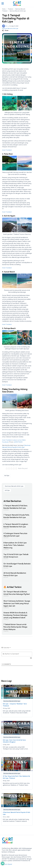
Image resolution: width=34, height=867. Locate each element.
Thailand (10, 9)
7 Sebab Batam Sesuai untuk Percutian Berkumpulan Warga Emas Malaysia (15, 626)
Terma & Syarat (7, 864)
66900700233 (18, 442)
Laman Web (21, 440)
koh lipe (6, 475)
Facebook (5, 442)
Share (6, 30)
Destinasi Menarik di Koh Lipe (18, 11)
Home (3, 9)
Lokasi (14, 440)
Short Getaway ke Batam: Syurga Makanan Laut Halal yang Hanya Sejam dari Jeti (16, 603)
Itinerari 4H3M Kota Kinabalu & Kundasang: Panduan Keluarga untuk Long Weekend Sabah (15, 615)
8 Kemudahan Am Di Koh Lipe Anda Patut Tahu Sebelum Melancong (15, 545)
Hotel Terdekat (7, 150)
